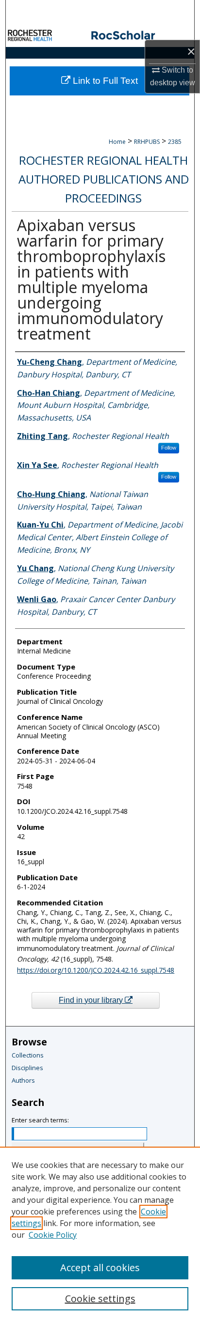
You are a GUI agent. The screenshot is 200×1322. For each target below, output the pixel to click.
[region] (100, 1234)
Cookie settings (100, 1298)
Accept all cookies (100, 1267)
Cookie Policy (53, 1234)
